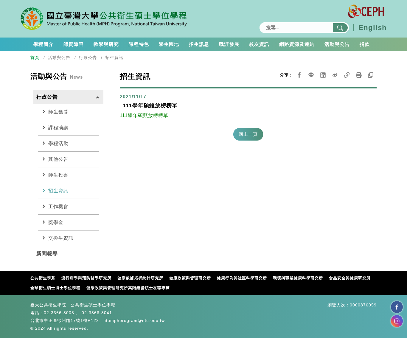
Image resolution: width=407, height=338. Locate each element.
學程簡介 (43, 44)
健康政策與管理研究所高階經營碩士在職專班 (128, 288)
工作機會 (55, 206)
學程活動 (55, 143)
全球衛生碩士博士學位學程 (55, 288)
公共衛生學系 (42, 278)
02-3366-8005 (59, 312)
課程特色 (139, 44)
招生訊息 (199, 44)
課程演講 (55, 127)
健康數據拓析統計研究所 (140, 278)
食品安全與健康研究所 (350, 278)
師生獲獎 (55, 111)
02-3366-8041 (97, 312)
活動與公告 (337, 44)
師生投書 (55, 174)
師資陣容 (73, 44)
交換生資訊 (57, 238)
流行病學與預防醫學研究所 (86, 278)
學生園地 (169, 44)
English (372, 27)
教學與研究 (106, 44)
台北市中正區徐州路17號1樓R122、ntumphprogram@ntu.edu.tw (97, 320)
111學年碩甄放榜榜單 (144, 115)
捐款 (365, 44)
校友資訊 (259, 44)
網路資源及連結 (297, 44)
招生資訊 (55, 190)
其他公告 (55, 159)
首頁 (34, 57)
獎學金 (52, 222)
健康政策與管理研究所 (190, 278)
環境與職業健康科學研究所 (298, 278)
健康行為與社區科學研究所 (242, 278)
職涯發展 (229, 44)
